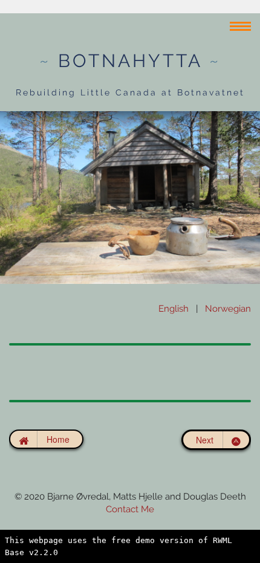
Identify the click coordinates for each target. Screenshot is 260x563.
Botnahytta (130, 60)
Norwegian (228, 308)
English (173, 308)
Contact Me (130, 509)
